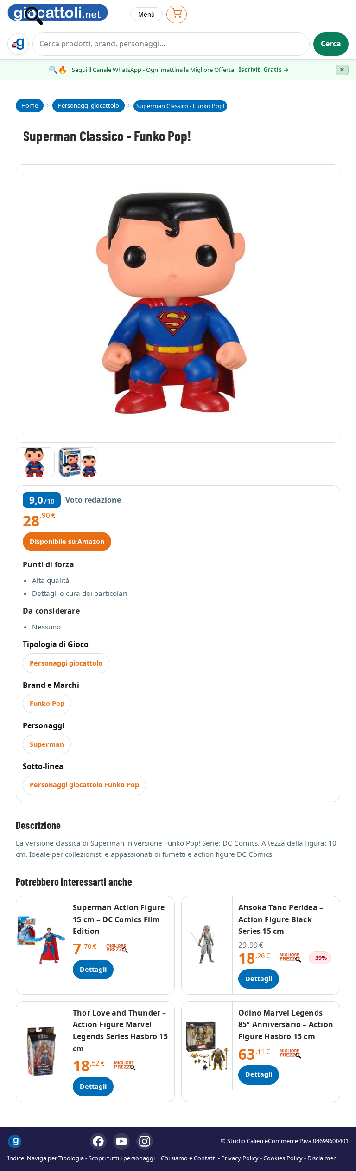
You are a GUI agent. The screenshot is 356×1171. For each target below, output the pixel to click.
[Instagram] (144, 1141)
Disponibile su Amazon (67, 541)
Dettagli (93, 969)
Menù (146, 14)
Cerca (331, 44)
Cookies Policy (283, 1158)
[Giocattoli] (65, 14)
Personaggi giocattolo (66, 663)
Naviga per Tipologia (55, 1158)
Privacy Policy (240, 1158)
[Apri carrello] (176, 14)
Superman (47, 744)
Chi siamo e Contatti (188, 1158)
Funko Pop (47, 703)
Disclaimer (321, 1158)
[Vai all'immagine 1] (35, 462)
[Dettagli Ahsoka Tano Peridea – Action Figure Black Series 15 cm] (207, 945)
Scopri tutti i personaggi (122, 1158)
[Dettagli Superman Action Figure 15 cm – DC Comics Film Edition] (41, 940)
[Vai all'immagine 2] (77, 462)
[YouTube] (121, 1141)
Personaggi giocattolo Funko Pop (84, 784)
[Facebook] (98, 1141)
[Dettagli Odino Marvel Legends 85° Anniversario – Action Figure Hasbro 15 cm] (207, 1046)
